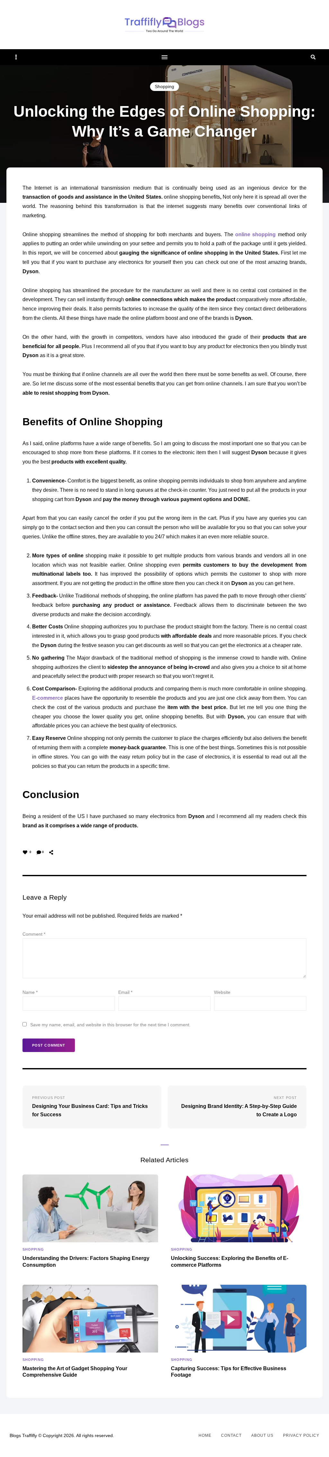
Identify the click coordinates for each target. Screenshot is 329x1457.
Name (30, 992)
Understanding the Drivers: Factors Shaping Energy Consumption (85, 1261)
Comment (33, 934)
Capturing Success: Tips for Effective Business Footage (228, 1372)
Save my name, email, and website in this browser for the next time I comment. (110, 1024)
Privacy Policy (301, 1435)
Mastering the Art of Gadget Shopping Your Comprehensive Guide (74, 1372)
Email (125, 992)
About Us (262, 1435)
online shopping (255, 234)
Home (205, 1435)
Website (222, 992)
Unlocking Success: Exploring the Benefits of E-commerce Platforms (229, 1261)
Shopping (164, 86)
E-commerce (47, 698)
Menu (164, 57)
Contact (231, 1435)
